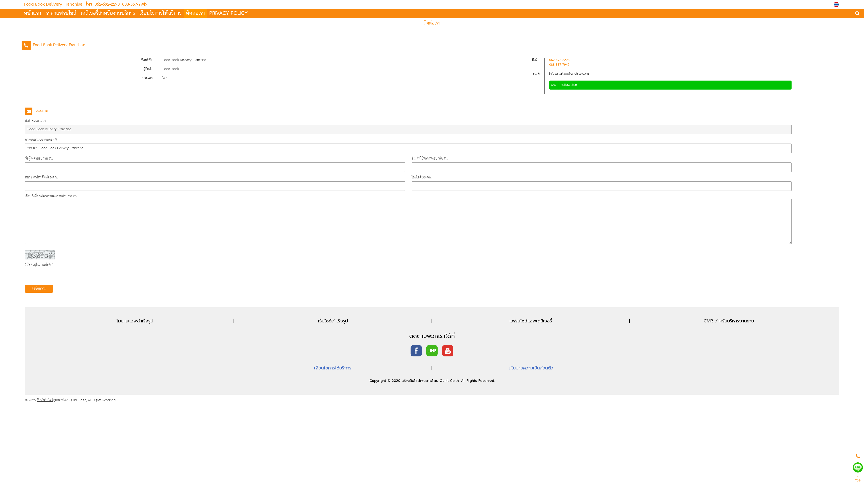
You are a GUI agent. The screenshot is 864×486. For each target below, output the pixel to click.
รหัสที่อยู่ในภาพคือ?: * (39, 265)
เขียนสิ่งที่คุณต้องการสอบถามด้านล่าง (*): (51, 196)
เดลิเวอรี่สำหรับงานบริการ (108, 13)
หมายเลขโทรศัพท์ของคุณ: (41, 177)
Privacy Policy (228, 13)
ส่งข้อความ (39, 289)
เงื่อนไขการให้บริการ (161, 13)
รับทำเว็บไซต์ (45, 400)
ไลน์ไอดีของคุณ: (422, 177)
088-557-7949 (134, 4)
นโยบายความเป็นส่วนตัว (531, 367)
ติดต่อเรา (195, 13)
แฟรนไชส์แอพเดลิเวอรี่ (530, 320)
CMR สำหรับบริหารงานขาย (729, 320)
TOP (858, 481)
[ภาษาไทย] (837, 4)
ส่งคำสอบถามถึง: (35, 121)
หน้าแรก (32, 13)
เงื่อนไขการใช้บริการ (332, 367)
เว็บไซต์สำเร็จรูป (333, 320)
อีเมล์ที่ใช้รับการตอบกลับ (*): (430, 158)
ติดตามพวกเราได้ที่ (432, 336)
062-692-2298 (107, 4)
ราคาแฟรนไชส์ (61, 13)
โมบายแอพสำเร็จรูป (135, 320)
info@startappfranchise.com (569, 74)
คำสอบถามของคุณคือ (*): (41, 140)
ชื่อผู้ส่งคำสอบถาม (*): (39, 158)
